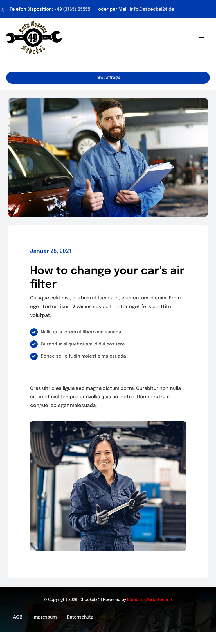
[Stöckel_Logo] (34, 23)
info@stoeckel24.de (151, 9)
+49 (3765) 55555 (72, 9)
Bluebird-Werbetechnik (150, 600)
